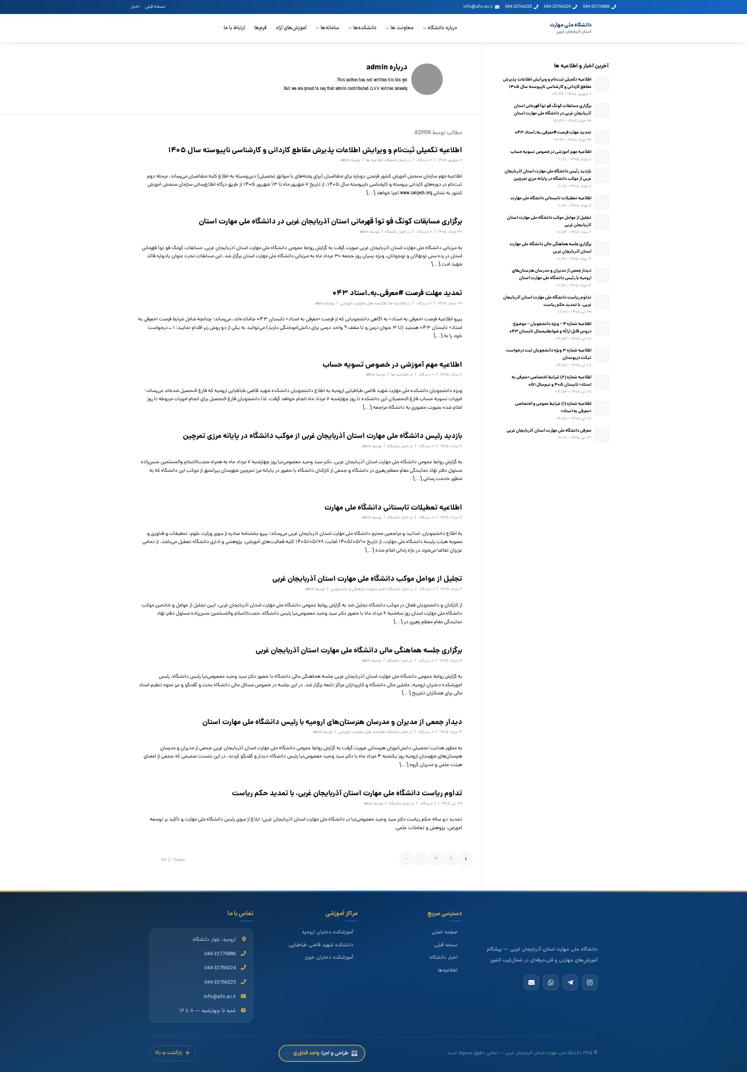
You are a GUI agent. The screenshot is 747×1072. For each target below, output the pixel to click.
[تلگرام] (570, 982)
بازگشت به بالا (168, 1052)
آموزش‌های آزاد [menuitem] (291, 28)
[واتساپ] (551, 982)
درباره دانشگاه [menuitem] (442, 28)
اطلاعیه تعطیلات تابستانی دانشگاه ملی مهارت (393, 508)
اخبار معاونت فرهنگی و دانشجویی (358, 589)
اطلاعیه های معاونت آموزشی (363, 304)
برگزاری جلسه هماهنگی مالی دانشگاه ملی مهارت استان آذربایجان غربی (359, 651)
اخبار (135, 6)
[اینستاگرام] (590, 982)
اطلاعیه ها (374, 160)
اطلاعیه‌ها (448, 970)
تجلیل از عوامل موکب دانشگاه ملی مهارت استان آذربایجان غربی (367, 579)
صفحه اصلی (444, 932)
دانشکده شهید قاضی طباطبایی (321, 945)
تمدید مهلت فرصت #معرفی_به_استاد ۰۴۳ (397, 293)
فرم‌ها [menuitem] (260, 28)
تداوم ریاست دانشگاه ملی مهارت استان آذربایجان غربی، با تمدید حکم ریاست (347, 794)
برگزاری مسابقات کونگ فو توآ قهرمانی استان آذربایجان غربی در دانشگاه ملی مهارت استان (330, 222)
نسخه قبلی (155, 6)
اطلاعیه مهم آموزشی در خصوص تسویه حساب (392, 365)
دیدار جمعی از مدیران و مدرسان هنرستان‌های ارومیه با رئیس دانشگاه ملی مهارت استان (332, 722)
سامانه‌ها (330, 28)
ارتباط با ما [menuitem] (234, 28)
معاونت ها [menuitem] (402, 28)
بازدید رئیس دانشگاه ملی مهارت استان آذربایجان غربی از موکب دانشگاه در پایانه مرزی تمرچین (322, 436)
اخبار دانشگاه (395, 160)
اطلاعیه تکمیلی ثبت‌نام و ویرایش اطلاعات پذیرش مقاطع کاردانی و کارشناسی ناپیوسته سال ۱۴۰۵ (315, 150)
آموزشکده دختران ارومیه (327, 932)
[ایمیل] (531, 982)
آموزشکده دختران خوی (329, 957)
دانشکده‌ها (365, 28)
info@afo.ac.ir (478, 6)
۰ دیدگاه (424, 160)
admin (345, 160)
